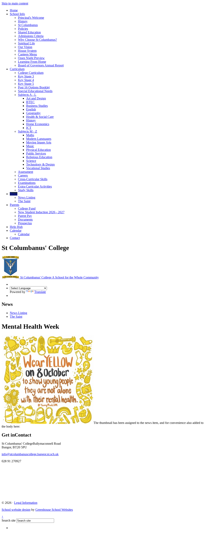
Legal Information (25, 502)
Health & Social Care (40, 116)
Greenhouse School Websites (54, 509)
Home (14, 10)
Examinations (27, 183)
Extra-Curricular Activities (35, 186)
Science (31, 161)
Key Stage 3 (26, 76)
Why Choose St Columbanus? (37, 39)
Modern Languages (38, 138)
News (13, 194)
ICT (28, 127)
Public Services (36, 153)
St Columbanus (28, 25)
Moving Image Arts (38, 142)
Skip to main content (15, 3)
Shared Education (29, 32)
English (31, 109)
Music (30, 146)
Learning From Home (32, 61)
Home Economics (37, 124)
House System (27, 50)
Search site (9, 520)
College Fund (27, 208)
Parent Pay (25, 216)
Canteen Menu (27, 54)
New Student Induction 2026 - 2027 (41, 212)
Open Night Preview (31, 58)
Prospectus (25, 223)
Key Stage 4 (26, 80)
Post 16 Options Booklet (34, 87)
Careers (23, 175)
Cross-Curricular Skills (32, 179)
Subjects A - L (27, 94)
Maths (30, 135)
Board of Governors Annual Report (41, 65)
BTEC (30, 102)
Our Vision (25, 47)
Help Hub (16, 227)
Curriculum (17, 69)
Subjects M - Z (27, 131)
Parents (14, 205)
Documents (25, 219)
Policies (23, 28)
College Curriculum (30, 72)
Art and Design (36, 98)
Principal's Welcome (31, 17)
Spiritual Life (26, 43)
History (23, 21)
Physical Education (38, 149)
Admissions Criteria (30, 36)
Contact (15, 238)
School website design (16, 509)
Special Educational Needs (35, 91)
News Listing (26, 197)
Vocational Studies (38, 168)
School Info (17, 14)
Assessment (25, 172)
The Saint (24, 201)
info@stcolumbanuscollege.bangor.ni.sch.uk (30, 454)
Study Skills (25, 190)
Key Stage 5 (26, 83)
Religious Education (39, 157)
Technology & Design (40, 164)
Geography (33, 113)
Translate (40, 292)
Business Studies (37, 105)
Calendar (15, 230)
